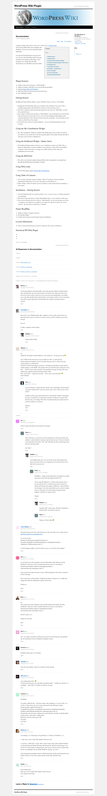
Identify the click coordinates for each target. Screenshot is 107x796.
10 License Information (52, 72)
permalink (24, 242)
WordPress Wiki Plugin (27, 5)
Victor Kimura (25, 527)
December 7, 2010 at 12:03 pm (32, 335)
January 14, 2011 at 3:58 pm (41, 472)
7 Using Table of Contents (53, 66)
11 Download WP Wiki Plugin (53, 74)
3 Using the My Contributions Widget (55, 60)
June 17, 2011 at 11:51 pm (27, 732)
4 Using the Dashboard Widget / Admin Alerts (57, 62)
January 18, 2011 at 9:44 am (45, 516)
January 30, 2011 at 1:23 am (27, 663)
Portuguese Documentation (62, 33)
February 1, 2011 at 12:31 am (27, 695)
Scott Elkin (24, 310)
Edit (62, 41)
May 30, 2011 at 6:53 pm (30, 384)
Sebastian (23, 661)
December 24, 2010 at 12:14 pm (28, 528)
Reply (22, 303)
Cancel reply (41, 784)
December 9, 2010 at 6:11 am (27, 350)
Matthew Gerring (78, 42)
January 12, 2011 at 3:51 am (36, 456)
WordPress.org (79, 54)
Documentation (19, 27)
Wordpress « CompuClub (26, 267)
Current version (53, 45)
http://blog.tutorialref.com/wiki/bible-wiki (31, 534)
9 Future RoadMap (51, 70)
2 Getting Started (51, 58)
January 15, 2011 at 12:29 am (46, 504)
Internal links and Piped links (30, 89)
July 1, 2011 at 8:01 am (26, 766)
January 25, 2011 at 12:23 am (27, 633)
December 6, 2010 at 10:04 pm (28, 311)
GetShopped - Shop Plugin (80, 43)
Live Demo (33, 27)
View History (67, 41)
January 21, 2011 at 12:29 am (27, 559)
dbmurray (23, 730)
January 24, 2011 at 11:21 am (27, 599)
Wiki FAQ (27, 27)
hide (47, 52)
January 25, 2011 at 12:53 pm (27, 649)
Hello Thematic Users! (26, 262)
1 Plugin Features (51, 56)
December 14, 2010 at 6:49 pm (28, 422)
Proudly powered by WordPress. (82, 792)
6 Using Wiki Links (51, 64)
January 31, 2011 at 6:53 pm (27, 677)
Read (58, 41)
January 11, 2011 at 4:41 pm (31, 434)
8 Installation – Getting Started (54, 68)
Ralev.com (23, 676)
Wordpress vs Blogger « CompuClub (29, 271)
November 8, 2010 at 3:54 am (27, 287)
